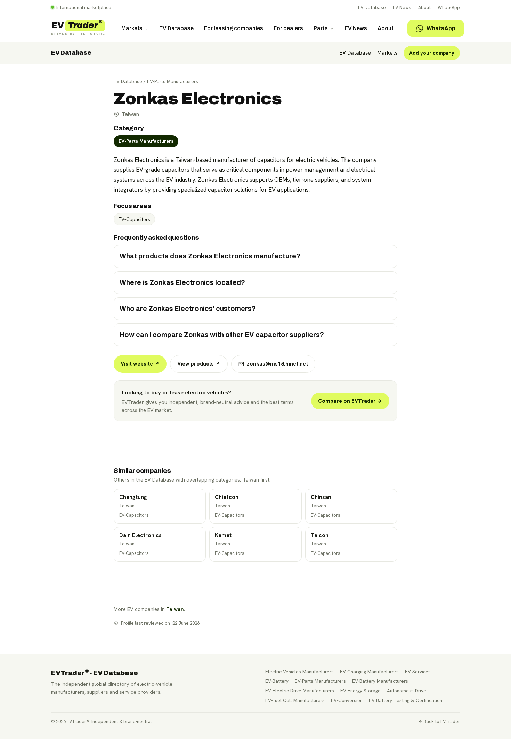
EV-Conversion (347, 700)
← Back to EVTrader (439, 721)
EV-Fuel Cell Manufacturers (295, 700)
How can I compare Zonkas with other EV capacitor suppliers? (222, 334)
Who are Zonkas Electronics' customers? (188, 308)
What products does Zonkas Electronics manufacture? (210, 256)
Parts (321, 28)
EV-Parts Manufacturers (172, 81)
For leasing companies (233, 28)
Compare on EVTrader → (350, 400)
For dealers (288, 28)
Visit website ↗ (140, 363)
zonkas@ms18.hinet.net (277, 363)
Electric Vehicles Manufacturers (299, 671)
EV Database (372, 7)
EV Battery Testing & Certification (405, 700)
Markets (132, 28)
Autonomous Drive (406, 691)
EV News (402, 7)
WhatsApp (449, 7)
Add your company (431, 53)
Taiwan (175, 609)
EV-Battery (277, 681)
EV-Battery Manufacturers (380, 681)
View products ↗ (198, 363)
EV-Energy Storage (360, 691)
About (424, 7)
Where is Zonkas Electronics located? (182, 282)
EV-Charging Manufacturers (369, 671)
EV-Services (418, 671)
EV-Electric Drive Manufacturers (299, 691)
